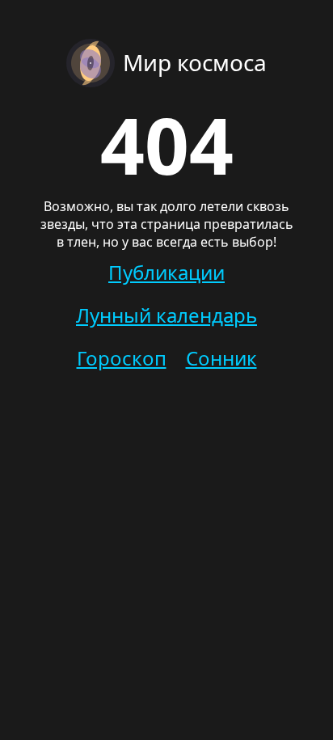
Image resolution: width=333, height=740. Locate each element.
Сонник (221, 358)
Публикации (166, 272)
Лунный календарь (166, 315)
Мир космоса (195, 62)
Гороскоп (121, 358)
